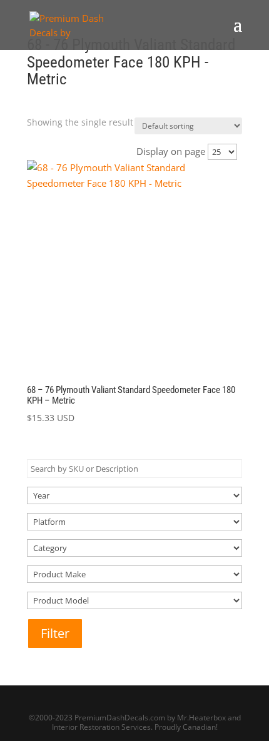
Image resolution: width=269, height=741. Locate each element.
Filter (55, 633)
